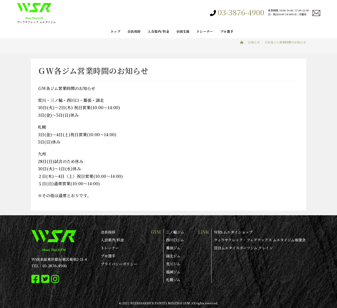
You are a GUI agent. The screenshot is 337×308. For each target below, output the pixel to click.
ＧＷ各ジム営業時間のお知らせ (285, 42)
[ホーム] (241, 42)
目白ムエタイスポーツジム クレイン (243, 248)
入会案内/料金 (112, 240)
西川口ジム (175, 240)
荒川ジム (173, 264)
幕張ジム (173, 248)
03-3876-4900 (241, 12)
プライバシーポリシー (119, 264)
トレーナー (110, 248)
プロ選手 (108, 256)
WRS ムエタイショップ (233, 232)
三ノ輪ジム (175, 232)
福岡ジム (173, 272)
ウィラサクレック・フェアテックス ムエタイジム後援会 (260, 240)
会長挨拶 (108, 232)
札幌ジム (173, 279)
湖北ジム (173, 256)
